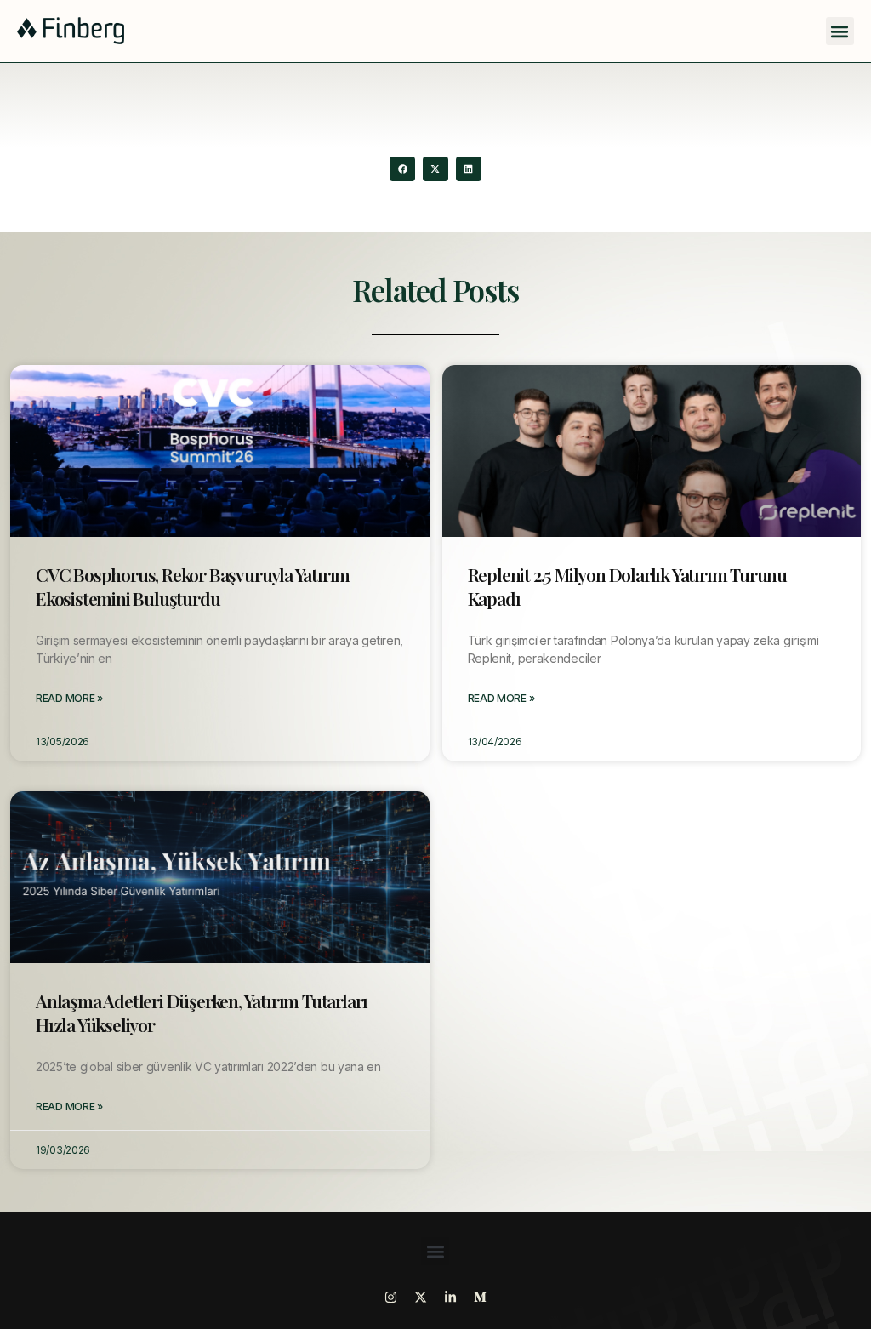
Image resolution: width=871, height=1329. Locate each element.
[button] (840, 31)
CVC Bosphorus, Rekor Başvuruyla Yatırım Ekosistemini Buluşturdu (193, 586)
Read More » (69, 698)
